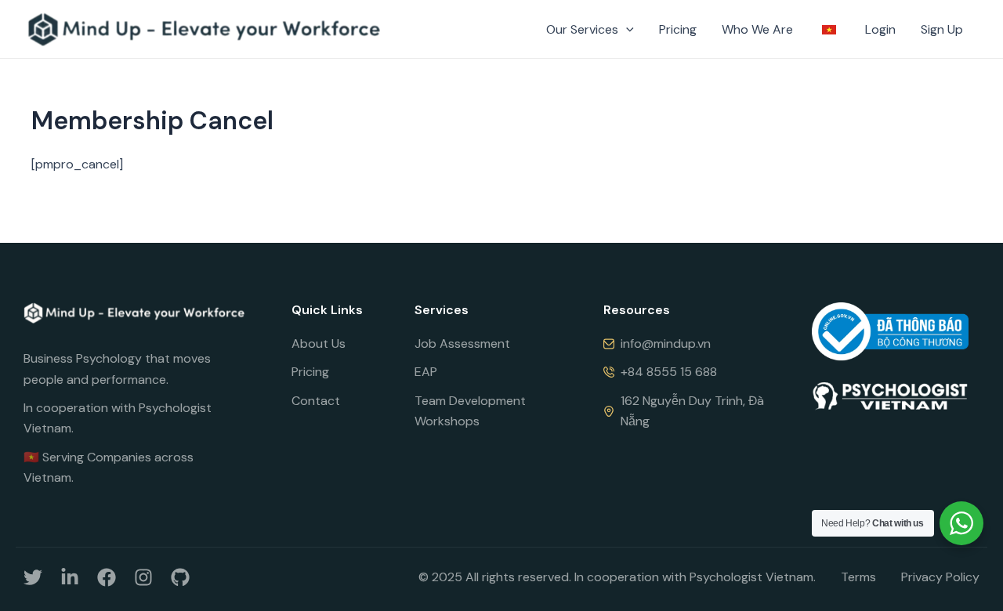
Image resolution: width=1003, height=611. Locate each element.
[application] (626, 30)
